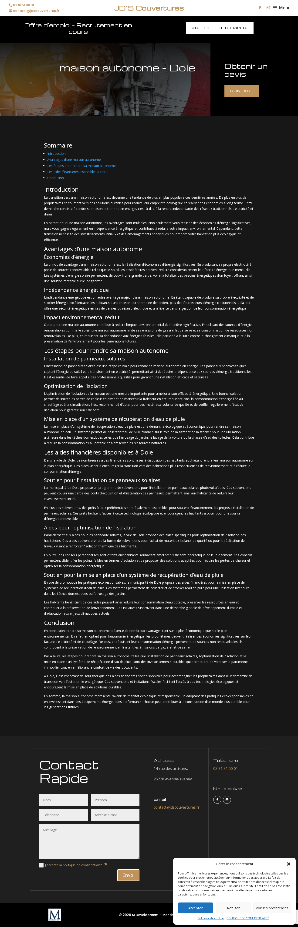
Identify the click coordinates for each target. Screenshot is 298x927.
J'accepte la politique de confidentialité (74, 865)
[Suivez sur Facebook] (260, 7)
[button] (288, 864)
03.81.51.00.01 (23, 5)
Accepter (195, 908)
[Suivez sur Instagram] (268, 7)
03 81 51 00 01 (225, 768)
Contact (242, 91)
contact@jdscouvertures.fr (36, 11)
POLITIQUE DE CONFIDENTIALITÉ (248, 918)
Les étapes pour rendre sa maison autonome (81, 165)
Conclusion (55, 178)
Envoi (128, 875)
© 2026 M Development (139, 915)
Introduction (56, 153)
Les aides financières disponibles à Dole (77, 171)
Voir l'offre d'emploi (220, 28)
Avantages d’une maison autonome (74, 159)
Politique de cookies (211, 918)
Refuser (233, 908)
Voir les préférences (272, 908)
